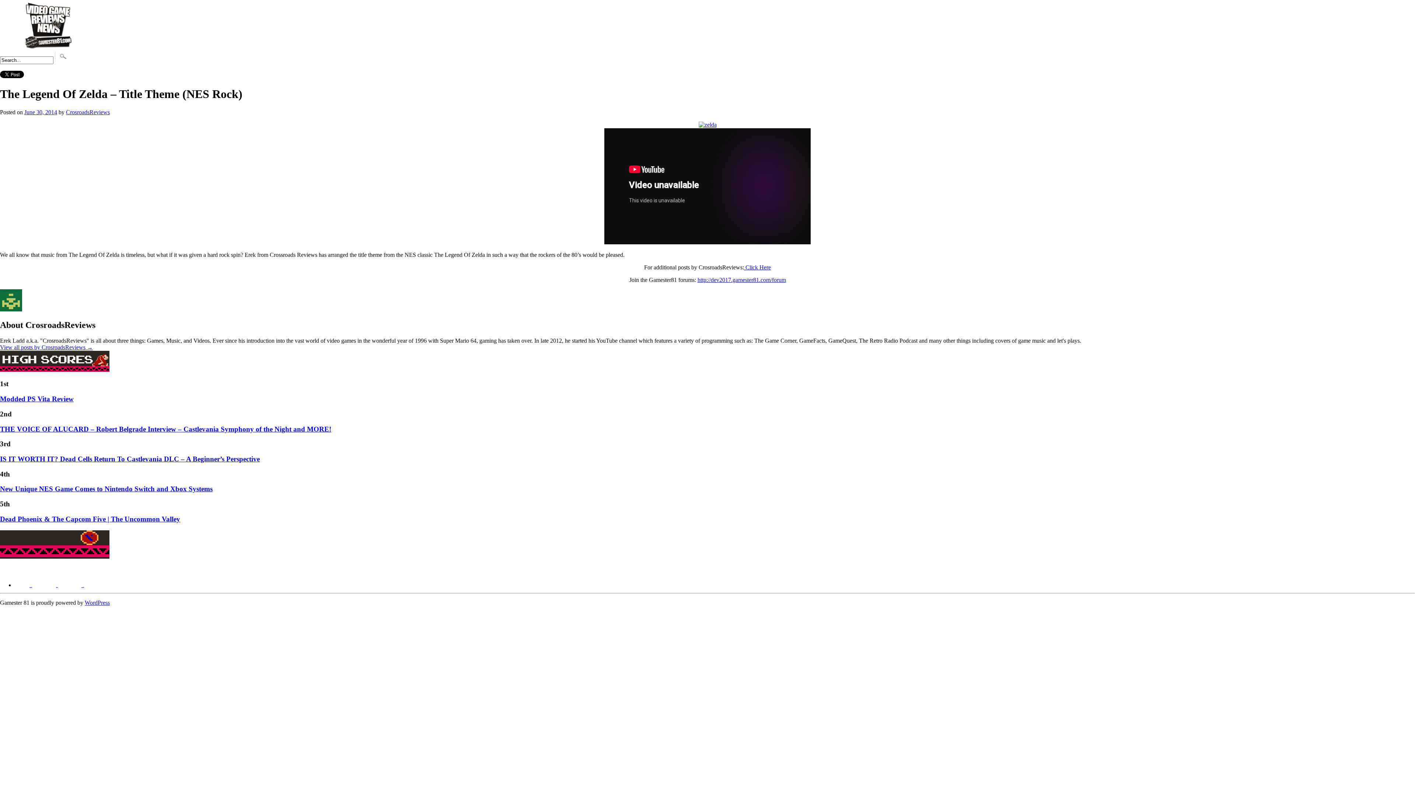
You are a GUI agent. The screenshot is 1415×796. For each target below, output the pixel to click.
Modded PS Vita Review (37, 399)
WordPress (97, 603)
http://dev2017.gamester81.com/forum (742, 280)
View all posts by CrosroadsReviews (46, 347)
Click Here (758, 267)
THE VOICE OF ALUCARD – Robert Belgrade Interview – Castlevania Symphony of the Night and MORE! (165, 429)
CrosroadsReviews (88, 112)
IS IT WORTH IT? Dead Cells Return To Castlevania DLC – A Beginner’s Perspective (130, 459)
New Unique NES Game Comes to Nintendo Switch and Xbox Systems (106, 489)
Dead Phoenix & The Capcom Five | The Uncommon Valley (90, 519)
